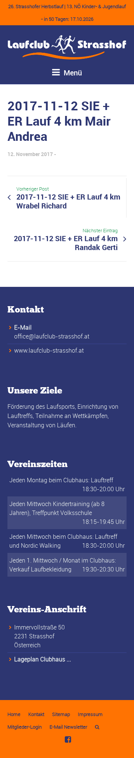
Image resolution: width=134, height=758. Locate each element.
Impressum (90, 714)
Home (13, 714)
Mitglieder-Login (24, 726)
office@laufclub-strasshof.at (51, 336)
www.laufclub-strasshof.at (49, 350)
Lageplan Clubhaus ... (42, 659)
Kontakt (36, 714)
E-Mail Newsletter (68, 726)
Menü (72, 73)
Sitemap (61, 714)
